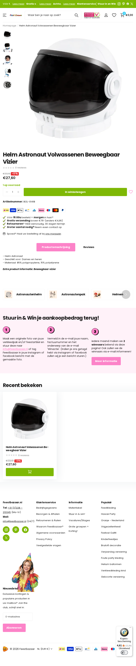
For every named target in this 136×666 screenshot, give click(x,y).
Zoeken (76, 15)
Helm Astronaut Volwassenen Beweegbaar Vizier (27, 448)
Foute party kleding (112, 558)
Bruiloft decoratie (111, 545)
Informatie (76, 502)
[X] (132, 3)
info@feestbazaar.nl (15, 349)
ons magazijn (53, 233)
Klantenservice (46, 502)
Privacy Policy (44, 539)
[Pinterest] (123, 3)
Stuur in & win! (77, 514)
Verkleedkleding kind (113, 570)
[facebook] (128, 3)
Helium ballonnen (111, 564)
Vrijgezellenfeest (111, 526)
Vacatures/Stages (79, 520)
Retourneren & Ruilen (48, 520)
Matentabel (75, 507)
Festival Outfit (108, 532)
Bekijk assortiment (5, 15)
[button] (126, 294)
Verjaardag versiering (114, 551)
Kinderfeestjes (109, 539)
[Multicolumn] (112, 331)
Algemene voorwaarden (50, 532)
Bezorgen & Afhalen (48, 514)
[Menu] (130, 628)
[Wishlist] (114, 15)
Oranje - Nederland (112, 520)
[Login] (106, 15)
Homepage (9, 25)
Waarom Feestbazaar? (49, 526)
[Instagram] (119, 3)
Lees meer (18, 3)
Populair (106, 502)
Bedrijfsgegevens (46, 507)
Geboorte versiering (113, 576)
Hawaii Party (108, 514)
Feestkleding (108, 507)
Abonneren (14, 627)
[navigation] (8, 34)
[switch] (124, 652)
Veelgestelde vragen (48, 545)
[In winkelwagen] (30, 472)
